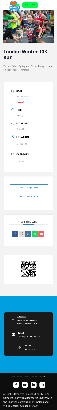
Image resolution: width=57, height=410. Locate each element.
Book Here (22, 129)
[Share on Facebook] (15, 234)
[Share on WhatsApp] (35, 234)
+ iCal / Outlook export (29, 196)
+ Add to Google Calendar (29, 187)
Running (22, 161)
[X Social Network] (22, 234)
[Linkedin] (28, 234)
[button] (44, 5)
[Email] (41, 234)
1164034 (33, 405)
